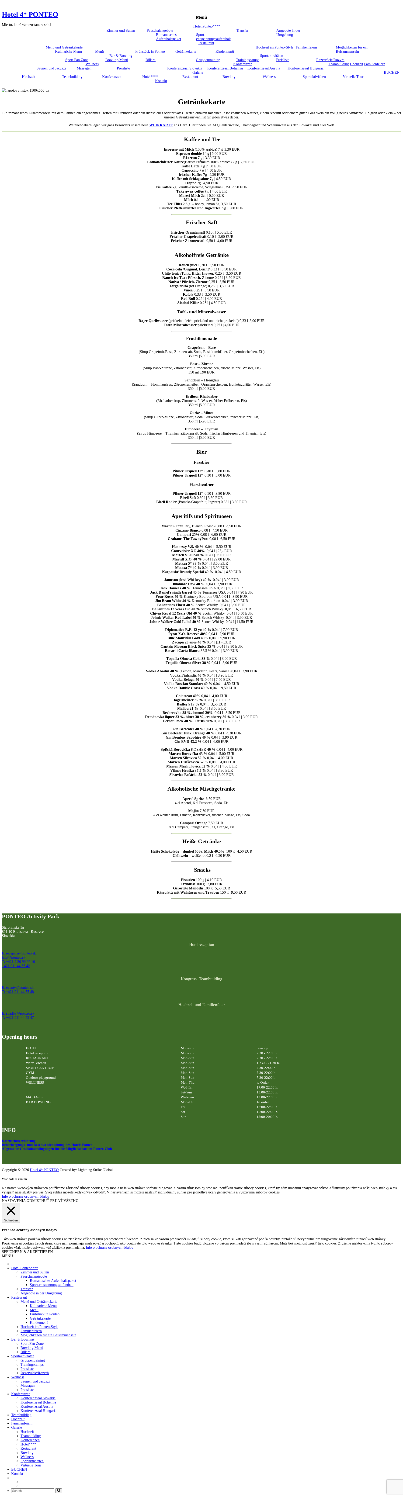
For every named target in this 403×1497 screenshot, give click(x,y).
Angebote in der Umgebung (288, 32)
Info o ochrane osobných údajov (25, 1196)
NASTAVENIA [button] (14, 1201)
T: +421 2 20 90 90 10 (18, 962)
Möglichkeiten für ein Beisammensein (352, 49)
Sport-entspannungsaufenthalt (213, 37)
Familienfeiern (306, 47)
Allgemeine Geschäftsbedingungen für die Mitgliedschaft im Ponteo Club (57, 1149)
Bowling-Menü (116, 60)
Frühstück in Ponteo (150, 51)
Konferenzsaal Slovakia (184, 68)
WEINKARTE (161, 125)
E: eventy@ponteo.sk (18, 987)
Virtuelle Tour (353, 77)
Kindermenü (224, 51)
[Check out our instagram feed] (25, 1158)
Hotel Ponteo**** (206, 26)
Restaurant (206, 43)
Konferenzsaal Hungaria (305, 68)
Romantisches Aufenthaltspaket (168, 37)
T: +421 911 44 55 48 (18, 992)
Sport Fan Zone (76, 60)
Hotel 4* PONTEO (30, 14)
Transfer (242, 30)
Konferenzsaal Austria (263, 68)
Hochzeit (356, 64)
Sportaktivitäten (271, 56)
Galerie (197, 72)
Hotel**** (150, 77)
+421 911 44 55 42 (16, 966)
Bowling (228, 77)
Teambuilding (339, 64)
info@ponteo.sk (13, 957)
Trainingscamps (247, 60)
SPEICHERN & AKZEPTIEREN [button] (27, 1252)
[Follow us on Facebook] (5, 1158)
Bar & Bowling (120, 56)
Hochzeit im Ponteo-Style (274, 47)
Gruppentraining (208, 60)
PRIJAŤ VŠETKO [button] (64, 1201)
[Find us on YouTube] (15, 1158)
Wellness (92, 64)
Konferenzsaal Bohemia (225, 68)
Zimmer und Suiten (121, 30)
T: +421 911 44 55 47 (18, 1018)
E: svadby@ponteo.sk (18, 1013)
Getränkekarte (185, 51)
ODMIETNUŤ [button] (38, 1201)
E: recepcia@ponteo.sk (19, 953)
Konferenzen (242, 64)
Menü (99, 51)
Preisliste (282, 60)
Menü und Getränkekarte (64, 47)
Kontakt (161, 81)
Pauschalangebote (160, 30)
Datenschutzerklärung (19, 1141)
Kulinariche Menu (68, 51)
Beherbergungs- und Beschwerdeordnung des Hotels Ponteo (47, 1145)
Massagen (84, 68)
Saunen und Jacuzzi (51, 68)
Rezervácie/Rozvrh (330, 60)
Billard (151, 60)
